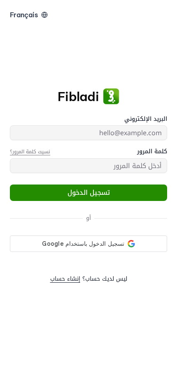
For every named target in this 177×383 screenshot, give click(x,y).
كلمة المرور (152, 152)
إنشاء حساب (65, 278)
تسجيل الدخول (89, 192)
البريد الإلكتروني (145, 119)
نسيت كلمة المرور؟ (30, 151)
